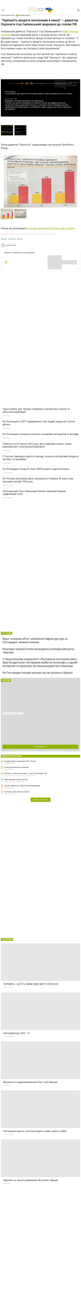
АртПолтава (13, 713)
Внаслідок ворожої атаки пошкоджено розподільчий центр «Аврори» (38, 650)
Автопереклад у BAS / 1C (16, 1033)
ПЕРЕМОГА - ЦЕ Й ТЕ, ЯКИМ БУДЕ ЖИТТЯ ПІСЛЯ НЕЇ (30, 984)
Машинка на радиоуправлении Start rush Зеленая (30, 1082)
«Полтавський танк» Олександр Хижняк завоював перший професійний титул (34, 493)
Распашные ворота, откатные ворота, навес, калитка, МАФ (34, 1131)
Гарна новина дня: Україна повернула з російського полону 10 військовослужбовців (36, 410)
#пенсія (19, 239)
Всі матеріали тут (41, 747)
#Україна (4, 239)
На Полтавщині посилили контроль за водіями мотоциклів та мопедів (40, 434)
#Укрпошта (12, 239)
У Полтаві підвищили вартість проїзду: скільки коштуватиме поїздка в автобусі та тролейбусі (40, 458)
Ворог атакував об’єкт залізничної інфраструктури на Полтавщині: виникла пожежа (35, 640)
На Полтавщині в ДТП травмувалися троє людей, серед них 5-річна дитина (39, 423)
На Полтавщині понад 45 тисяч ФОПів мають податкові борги (36, 469)
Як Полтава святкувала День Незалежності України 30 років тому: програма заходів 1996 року (38, 480)
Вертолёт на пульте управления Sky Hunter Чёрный (30, 1180)
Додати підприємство (40, 800)
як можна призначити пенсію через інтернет (51, 228)
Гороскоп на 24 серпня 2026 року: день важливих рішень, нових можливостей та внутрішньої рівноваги (37, 445)
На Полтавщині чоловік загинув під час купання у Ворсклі (38, 672)
